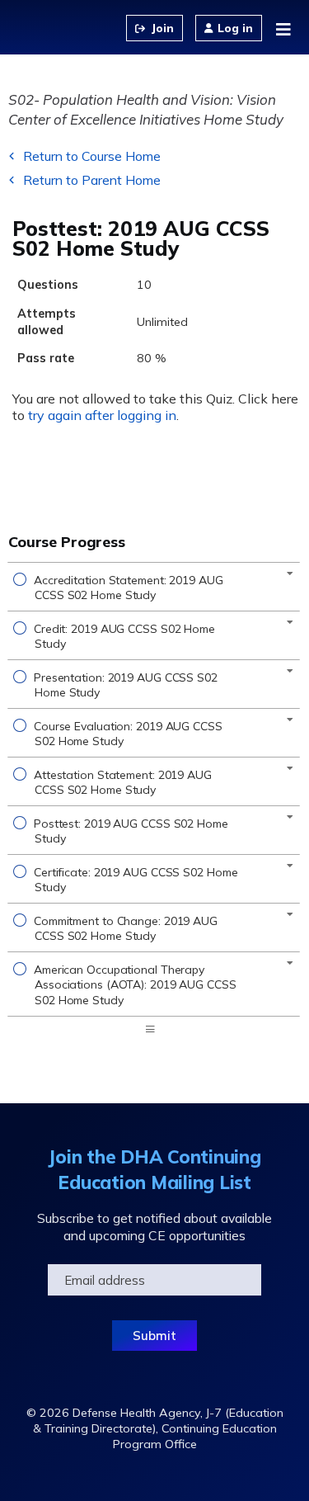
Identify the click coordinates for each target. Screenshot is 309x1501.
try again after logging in (102, 415)
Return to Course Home (92, 156)
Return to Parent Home (92, 180)
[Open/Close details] (290, 573)
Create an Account (154, 28)
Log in (235, 28)
